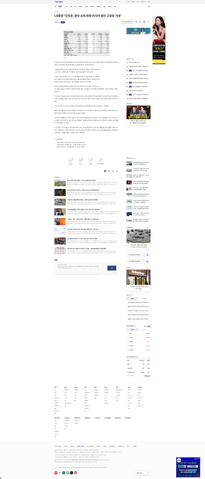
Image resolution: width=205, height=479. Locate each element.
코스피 (132, 329)
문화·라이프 (57, 418)
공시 (67, 6)
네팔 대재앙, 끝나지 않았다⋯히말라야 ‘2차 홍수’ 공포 (141, 66)
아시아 (106, 400)
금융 (65, 387)
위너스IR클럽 (107, 418)
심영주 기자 (57, 22)
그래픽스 (66, 426)
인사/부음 (130, 403)
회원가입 (133, 1)
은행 (65, 392)
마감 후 (139, 400)
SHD (130, 333)
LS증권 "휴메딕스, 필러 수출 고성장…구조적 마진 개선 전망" (70, 142)
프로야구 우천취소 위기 (134, 62)
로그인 (129, 1)
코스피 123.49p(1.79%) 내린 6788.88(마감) (141, 94)
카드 (65, 400)
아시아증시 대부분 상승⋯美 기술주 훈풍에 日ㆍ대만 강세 (82, 229)
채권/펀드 (99, 6)
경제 (95, 387)
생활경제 (96, 395)
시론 (138, 395)
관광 (55, 420)
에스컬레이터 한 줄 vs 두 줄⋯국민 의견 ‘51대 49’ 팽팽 (82, 238)
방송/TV (56, 423)
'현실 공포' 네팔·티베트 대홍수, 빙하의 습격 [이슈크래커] (82, 200)
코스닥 (144, 329)
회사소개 (66, 446)
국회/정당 (118, 392)
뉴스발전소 (66, 418)
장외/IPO (81, 6)
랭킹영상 (76, 423)
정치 (117, 387)
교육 (128, 392)
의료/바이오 (86, 405)
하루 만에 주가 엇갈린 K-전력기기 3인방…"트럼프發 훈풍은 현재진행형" (87, 248)
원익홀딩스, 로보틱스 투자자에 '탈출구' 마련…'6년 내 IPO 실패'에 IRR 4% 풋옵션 (148, 74)
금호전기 (131, 337)
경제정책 (96, 390)
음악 (55, 428)
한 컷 (65, 428)
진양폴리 (131, 341)
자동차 (85, 395)
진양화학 (131, 350)
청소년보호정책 (90, 446)
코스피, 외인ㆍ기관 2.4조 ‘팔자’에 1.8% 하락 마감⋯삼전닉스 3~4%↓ (141, 215)
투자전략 (92, 6)
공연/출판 (56, 431)
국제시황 (110, 6)
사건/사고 (130, 395)
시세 (75, 6)
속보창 (137, 1)
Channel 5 (97, 418)
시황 (71, 6)
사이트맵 (134, 446)
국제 (105, 387)
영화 (55, 426)
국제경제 (106, 390)
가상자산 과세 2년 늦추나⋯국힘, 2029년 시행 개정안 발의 (83, 190)
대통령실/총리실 (119, 390)
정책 (75, 395)
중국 (105, 397)
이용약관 (72, 446)
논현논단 (139, 390)
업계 (75, 392)
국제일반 (106, 392)
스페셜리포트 (87, 418)
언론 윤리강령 (74, 460)
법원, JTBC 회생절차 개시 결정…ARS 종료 (141, 70)
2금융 (65, 397)
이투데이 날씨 (118, 418)
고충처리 (98, 446)
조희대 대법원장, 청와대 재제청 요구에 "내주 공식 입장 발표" (83, 209)
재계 (85, 390)
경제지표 (96, 392)
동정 (128, 405)
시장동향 (76, 390)
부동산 (75, 387)
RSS (149, 1)
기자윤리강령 (81, 460)
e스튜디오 (76, 420)
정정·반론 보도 (112, 446)
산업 (85, 387)
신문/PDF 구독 (143, 1)
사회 (129, 387)
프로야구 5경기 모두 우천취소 (136, 90)
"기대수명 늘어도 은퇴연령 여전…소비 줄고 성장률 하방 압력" (71, 144)
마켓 (60, 6)
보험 (65, 395)
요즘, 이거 (66, 423)
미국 (105, 395)
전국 (128, 400)
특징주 (86, 6)
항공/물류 (86, 400)
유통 (85, 403)
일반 (115, 6)
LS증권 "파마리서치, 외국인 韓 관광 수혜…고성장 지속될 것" (70, 147)
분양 (75, 397)
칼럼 (138, 403)
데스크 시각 (140, 397)
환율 (104, 6)
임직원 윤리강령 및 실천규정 (91, 460)
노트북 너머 (140, 405)
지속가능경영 (127, 418)
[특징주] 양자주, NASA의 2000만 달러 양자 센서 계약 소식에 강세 (145, 98)
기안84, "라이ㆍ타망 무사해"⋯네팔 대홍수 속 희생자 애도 (83, 219)
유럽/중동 (106, 403)
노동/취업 (130, 397)
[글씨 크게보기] (148, 22)
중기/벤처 (86, 408)
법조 (128, 390)
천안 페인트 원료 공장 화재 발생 (138, 82)
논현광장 (139, 392)
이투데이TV (77, 418)
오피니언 (140, 387)
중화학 (85, 397)
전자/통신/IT (87, 392)
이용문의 (105, 446)
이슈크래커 (66, 420)
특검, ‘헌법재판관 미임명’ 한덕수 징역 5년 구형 (142, 86)
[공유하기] (136, 22)
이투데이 (56, 11)
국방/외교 (118, 395)
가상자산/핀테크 (67, 403)
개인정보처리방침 (80, 446)
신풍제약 (131, 345)
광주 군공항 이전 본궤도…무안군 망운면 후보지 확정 (81, 180)
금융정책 (66, 390)
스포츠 (55, 433)
